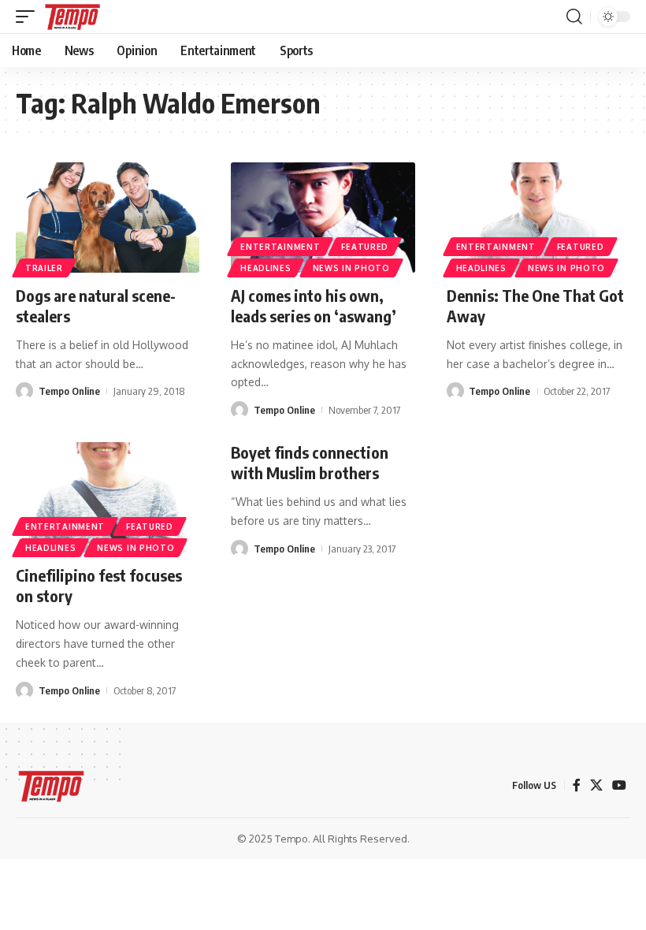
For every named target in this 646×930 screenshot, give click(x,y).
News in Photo (351, 268)
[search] (574, 16)
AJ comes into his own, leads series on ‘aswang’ (313, 305)
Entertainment (280, 246)
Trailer (44, 268)
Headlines (265, 268)
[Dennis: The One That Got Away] (538, 217)
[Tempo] (72, 16)
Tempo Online (69, 391)
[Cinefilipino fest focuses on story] (107, 497)
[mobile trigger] (29, 16)
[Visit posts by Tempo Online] (24, 391)
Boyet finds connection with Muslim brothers (309, 462)
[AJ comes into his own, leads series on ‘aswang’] (322, 217)
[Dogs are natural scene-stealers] (107, 217)
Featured (364, 246)
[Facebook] (577, 785)
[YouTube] (619, 785)
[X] (596, 785)
